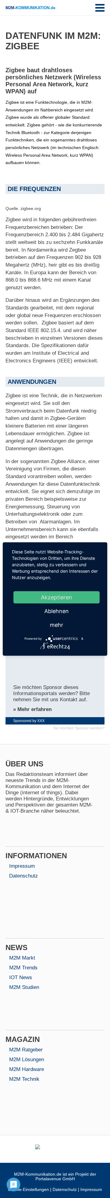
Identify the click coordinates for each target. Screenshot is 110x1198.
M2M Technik (24, 1079)
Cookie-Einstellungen (28, 1189)
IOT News (20, 977)
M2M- (30, 8)
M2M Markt (22, 958)
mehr (56, 625)
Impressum (22, 866)
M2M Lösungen (26, 1059)
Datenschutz (23, 876)
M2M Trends (23, 968)
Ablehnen (56, 611)
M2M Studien (24, 987)
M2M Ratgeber (26, 1050)
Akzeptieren (56, 597)
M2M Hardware (26, 1069)
